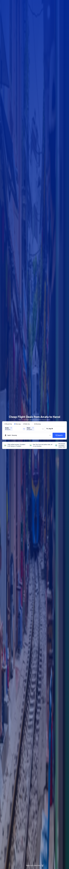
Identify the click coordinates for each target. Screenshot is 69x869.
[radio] (8, 424)
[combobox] (13, 429)
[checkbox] (37, 424)
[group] (14, 428)
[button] (54, 3)
